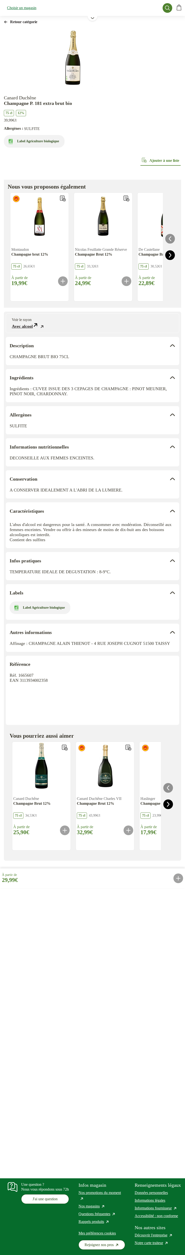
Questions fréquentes (97, 1214)
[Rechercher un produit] (167, 8)
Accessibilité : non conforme (156, 1216)
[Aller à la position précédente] (170, 238)
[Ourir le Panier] (179, 8)
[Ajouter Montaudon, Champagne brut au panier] (63, 281)
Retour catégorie (23, 22)
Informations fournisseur (156, 1208)
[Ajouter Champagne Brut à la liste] (126, 198)
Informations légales (150, 1200)
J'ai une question (45, 1199)
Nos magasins (92, 1206)
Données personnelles (151, 1193)
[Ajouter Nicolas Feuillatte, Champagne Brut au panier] (126, 281)
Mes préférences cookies (97, 1233)
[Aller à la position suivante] (170, 255)
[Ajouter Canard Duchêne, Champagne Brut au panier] (65, 830)
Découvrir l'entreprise (154, 1235)
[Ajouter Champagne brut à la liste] (63, 198)
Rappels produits (94, 1222)
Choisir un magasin (21, 8)
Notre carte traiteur (151, 1243)
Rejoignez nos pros (105, 1246)
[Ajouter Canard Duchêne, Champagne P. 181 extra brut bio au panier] (178, 878)
